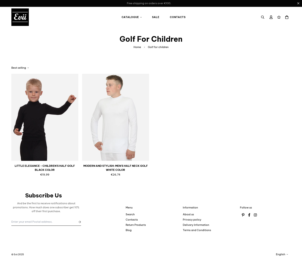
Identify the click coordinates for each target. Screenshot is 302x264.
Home (137, 47)
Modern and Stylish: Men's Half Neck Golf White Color (115, 168)
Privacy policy (192, 219)
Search (130, 214)
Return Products (136, 225)
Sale (155, 17)
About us (188, 214)
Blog (129, 230)
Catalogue (130, 17)
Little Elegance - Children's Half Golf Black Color (45, 168)
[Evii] (20, 17)
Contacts (178, 17)
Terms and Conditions (197, 230)
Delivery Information (196, 225)
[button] (286, 17)
